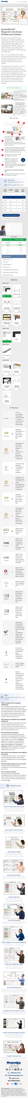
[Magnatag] (14, 1063)
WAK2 (6, 682)
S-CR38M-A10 (5, 533)
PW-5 (6, 667)
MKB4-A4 (6, 599)
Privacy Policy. (4, 1096)
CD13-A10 (6, 517)
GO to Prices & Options (12, 88)
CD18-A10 (6, 453)
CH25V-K (6, 470)
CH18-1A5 (6, 436)
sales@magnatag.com (18, 99)
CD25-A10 (6, 485)
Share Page (15, 118)
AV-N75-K (6, 560)
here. (9, 780)
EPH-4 (6, 634)
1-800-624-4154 (15, 1073)
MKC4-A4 (6, 614)
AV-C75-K (6, 546)
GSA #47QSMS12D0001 (14, 1080)
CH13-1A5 (6, 500)
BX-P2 (6, 586)
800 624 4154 (23, 96)
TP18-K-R (6, 574)
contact (24, 95)
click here (3, 761)
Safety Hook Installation (7, 744)
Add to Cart (18, 239)
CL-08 (6, 655)
